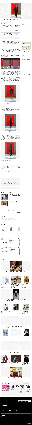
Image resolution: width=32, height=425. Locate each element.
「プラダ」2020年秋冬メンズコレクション (12, 171)
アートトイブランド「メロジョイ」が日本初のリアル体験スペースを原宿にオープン (14, 386)
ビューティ (29, 24)
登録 (26, 48)
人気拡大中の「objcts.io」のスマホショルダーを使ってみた (26, 65)
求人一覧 (6, 238)
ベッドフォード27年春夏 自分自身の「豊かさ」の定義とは (8, 210)
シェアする (6, 23)
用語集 (16, 410)
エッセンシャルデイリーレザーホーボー (3, 233)
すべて (23, 24)
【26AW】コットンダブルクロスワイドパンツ (11, 233)
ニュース (25, 24)
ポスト (5, 410)
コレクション (2, 410)
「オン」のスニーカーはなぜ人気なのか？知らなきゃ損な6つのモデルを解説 (26, 56)
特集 (27, 24)
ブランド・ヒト (9, 410)
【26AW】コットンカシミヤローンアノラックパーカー (19, 233)
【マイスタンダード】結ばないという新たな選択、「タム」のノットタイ (26, 68)
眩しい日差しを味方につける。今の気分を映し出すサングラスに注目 (26, 62)
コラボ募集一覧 (10, 247)
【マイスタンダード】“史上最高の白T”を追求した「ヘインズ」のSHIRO (26, 59)
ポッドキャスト (13, 410)
